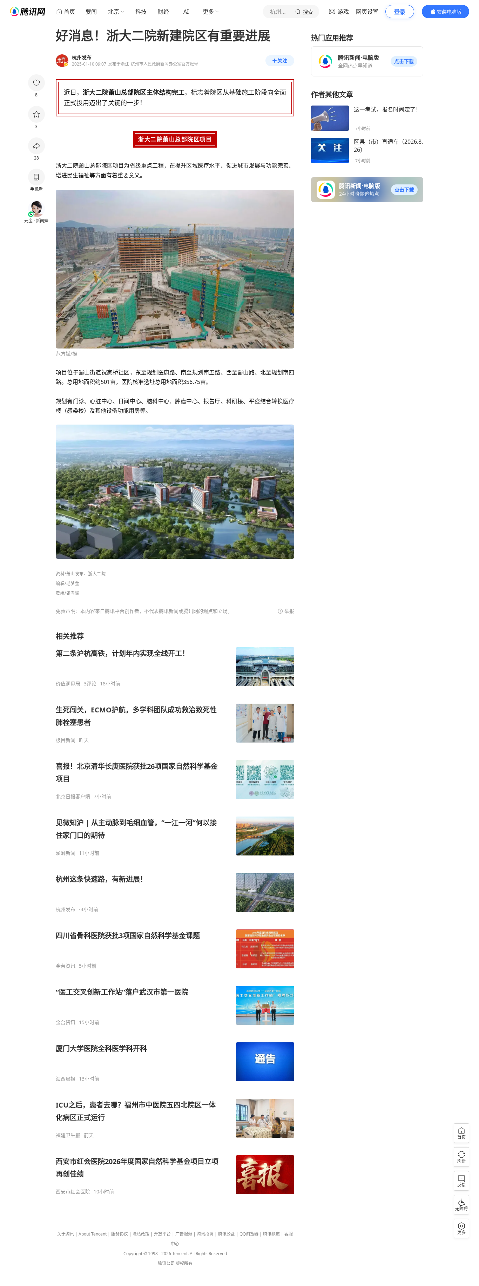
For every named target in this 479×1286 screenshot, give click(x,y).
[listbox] (175, 913)
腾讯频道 (271, 1234)
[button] (404, 61)
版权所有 (184, 1263)
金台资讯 (65, 965)
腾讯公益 (226, 1234)
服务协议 (119, 1234)
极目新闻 (65, 740)
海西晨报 (65, 1078)
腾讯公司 (166, 1263)
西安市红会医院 (73, 1191)
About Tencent (93, 1234)
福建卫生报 (68, 1135)
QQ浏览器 (249, 1234)
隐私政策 (141, 1234)
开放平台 (162, 1234)
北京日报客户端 (73, 796)
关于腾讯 (65, 1234)
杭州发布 (65, 909)
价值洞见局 (68, 683)
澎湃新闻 (65, 853)
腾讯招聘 (205, 1234)
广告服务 (183, 1234)
